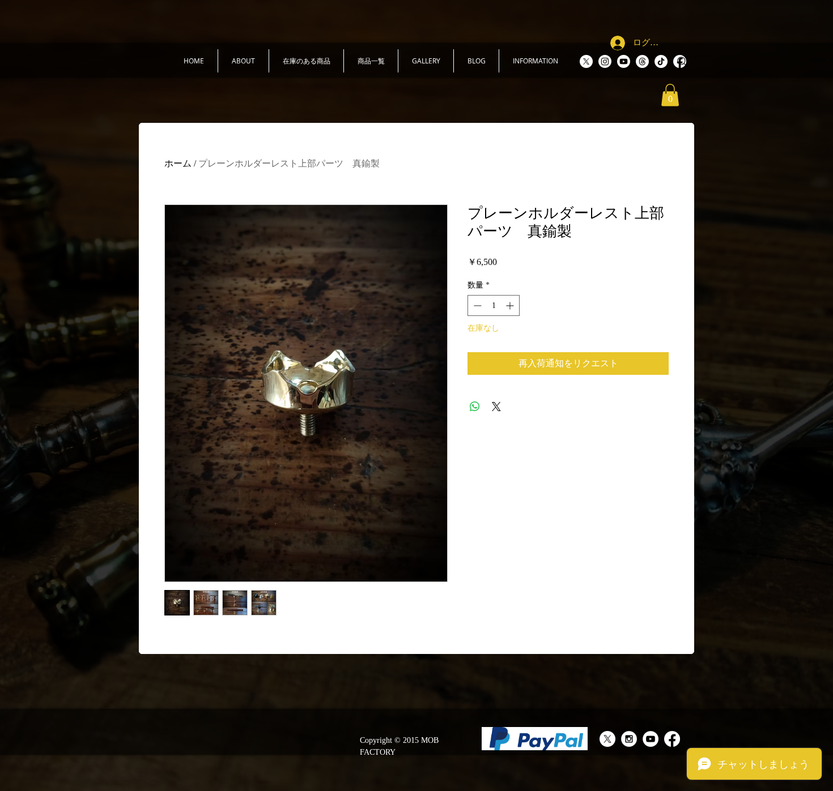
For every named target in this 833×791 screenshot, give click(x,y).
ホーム (178, 163)
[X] (586, 61)
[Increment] (511, 305)
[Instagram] (604, 61)
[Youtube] (623, 61)
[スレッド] (642, 61)
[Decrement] (476, 305)
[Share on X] (496, 406)
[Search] (682, 62)
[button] (243, 60)
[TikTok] (661, 61)
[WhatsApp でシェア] (475, 406)
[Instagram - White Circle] (629, 739)
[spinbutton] (493, 305)
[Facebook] (672, 739)
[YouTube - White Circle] (650, 739)
